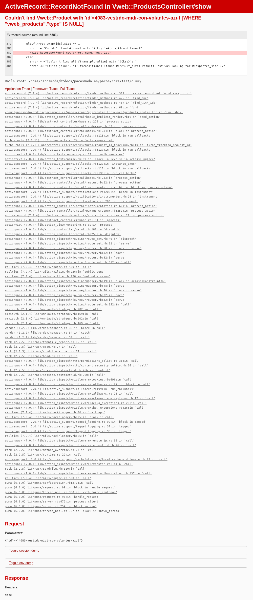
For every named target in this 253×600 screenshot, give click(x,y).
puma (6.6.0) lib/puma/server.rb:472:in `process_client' (52, 501)
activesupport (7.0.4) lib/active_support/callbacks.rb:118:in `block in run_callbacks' (78, 135)
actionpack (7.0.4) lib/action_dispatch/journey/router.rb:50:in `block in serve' (73, 248)
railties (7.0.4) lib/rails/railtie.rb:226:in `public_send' (55, 271)
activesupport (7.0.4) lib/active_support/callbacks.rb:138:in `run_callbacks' (70, 173)
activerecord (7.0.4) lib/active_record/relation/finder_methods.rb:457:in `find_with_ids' (81, 102)
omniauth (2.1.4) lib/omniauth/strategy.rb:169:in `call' (52, 314)
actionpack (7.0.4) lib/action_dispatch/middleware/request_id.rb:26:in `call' (70, 445)
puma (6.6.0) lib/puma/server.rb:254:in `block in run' (51, 506)
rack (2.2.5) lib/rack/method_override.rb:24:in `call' (51, 450)
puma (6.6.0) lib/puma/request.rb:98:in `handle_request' (52, 497)
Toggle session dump (24, 550)
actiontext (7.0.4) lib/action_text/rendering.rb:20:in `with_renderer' (64, 154)
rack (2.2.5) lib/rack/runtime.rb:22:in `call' (44, 454)
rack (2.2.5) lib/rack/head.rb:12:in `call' (41, 356)
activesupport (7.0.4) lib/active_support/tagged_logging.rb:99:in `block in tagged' (76, 421)
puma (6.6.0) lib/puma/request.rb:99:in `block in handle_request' (60, 487)
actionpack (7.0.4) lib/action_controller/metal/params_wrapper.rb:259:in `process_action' (81, 210)
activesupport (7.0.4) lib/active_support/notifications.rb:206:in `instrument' (71, 201)
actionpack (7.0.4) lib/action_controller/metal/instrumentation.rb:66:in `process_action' (81, 206)
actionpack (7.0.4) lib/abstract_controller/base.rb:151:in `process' (63, 220)
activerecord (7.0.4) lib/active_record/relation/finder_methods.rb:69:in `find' (72, 107)
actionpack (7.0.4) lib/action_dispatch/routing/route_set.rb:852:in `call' (68, 262)
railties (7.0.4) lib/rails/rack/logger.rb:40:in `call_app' (55, 412)
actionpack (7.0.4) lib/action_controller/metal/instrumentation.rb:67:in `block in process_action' (89, 187)
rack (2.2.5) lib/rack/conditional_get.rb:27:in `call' (51, 351)
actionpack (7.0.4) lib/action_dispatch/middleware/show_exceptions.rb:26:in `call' (75, 407)
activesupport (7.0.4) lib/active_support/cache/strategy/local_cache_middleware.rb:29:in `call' (86, 459)
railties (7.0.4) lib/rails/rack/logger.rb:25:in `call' (51, 436)
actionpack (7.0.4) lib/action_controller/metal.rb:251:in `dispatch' (63, 234)
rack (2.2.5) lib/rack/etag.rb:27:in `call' (41, 346)
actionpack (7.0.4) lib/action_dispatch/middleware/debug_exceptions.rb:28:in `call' (76, 403)
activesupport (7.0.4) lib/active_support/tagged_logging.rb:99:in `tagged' (68, 431)
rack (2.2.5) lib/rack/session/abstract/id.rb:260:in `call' (55, 375)
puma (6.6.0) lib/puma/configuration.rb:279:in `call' (50, 482)
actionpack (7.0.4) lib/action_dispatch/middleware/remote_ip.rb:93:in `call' (70, 440)
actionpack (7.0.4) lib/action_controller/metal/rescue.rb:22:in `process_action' (73, 182)
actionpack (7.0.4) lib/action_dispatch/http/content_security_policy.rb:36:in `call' (76, 365)
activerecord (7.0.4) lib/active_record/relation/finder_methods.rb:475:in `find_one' (76, 98)
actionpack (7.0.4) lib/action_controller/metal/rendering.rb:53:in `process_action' (76, 126)
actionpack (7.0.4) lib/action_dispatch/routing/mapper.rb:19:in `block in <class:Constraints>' (85, 281)
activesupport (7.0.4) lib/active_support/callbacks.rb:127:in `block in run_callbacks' (78, 149)
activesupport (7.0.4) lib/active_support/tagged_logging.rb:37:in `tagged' (68, 426)
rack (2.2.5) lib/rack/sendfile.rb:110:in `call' (45, 468)
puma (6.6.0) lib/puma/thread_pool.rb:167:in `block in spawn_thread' (63, 511)
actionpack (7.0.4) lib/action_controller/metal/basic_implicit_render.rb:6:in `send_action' (83, 117)
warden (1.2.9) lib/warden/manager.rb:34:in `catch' (48, 332)
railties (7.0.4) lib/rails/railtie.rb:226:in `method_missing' (57, 276)
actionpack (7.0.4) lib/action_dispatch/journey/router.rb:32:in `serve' (65, 257)
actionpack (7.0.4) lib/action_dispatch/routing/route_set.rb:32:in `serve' (68, 243)
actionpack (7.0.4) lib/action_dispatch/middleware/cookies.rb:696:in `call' (69, 379)
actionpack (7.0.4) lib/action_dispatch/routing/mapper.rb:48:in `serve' (65, 285)
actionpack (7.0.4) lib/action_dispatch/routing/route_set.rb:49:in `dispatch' (70, 238)
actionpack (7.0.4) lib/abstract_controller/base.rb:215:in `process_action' (69, 121)
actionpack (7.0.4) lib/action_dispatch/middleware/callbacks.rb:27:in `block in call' (77, 384)
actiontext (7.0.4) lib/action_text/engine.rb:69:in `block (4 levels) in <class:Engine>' (80, 159)
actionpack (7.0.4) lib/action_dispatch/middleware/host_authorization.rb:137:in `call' (78, 473)
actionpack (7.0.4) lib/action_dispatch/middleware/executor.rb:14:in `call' (69, 464)
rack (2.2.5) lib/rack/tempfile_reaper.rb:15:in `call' (51, 342)
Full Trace (67, 89)
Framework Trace (45, 89)
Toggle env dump (21, 563)
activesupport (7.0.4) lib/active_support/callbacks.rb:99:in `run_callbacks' (70, 389)
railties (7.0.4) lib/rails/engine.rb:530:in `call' (48, 267)
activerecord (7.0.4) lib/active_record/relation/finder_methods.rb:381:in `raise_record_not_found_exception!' (98, 93)
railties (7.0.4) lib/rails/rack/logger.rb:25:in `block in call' (59, 417)
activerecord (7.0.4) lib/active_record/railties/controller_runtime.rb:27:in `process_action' (84, 215)
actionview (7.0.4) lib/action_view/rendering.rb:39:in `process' (59, 224)
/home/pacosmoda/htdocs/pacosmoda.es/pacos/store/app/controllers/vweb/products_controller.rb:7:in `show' (94, 112)
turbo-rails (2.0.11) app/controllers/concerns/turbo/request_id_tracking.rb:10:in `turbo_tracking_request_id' (98, 145)
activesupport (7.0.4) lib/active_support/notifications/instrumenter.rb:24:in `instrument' (82, 196)
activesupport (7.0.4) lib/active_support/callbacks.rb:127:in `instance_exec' (70, 163)
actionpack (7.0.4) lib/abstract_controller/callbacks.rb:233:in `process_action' (73, 178)
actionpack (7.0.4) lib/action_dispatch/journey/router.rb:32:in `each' (64, 253)
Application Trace (17, 89)
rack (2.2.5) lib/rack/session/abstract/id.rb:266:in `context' (57, 370)
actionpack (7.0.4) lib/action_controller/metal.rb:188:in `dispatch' (63, 229)
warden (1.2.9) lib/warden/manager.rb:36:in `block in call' (55, 328)
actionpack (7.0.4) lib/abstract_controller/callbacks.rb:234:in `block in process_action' (81, 131)
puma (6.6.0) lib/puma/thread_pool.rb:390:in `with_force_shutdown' (61, 492)
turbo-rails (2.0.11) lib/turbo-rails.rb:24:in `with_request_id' (59, 140)
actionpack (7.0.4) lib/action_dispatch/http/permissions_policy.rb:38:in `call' (72, 360)
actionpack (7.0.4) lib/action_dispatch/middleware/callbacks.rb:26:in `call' (70, 393)
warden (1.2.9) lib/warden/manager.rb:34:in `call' (47, 337)
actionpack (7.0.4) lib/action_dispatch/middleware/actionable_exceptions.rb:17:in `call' (80, 398)
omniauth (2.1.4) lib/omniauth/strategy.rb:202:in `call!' (53, 309)
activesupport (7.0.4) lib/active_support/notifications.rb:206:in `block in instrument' (79, 192)
